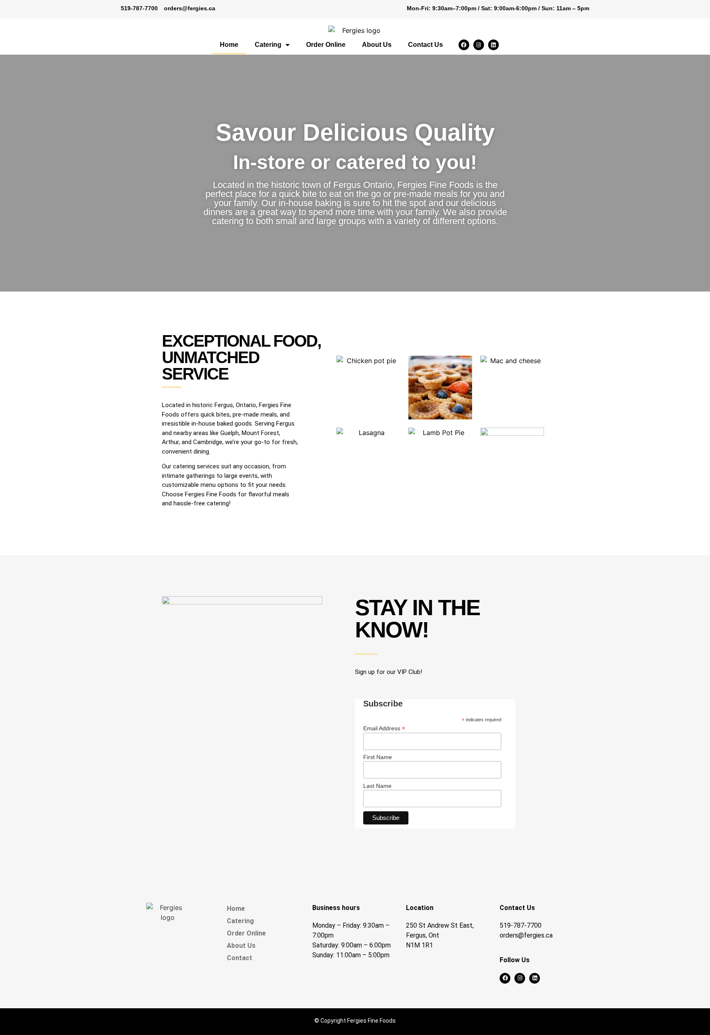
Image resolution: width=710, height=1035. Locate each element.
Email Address (384, 728)
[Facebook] (464, 44)
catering (184, 466)
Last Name (377, 786)
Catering (268, 44)
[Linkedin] (493, 44)
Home (229, 44)
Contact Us (425, 44)
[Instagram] (478, 44)
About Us (377, 44)
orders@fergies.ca (189, 8)
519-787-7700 (139, 8)
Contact (239, 958)
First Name (377, 757)
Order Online (326, 44)
